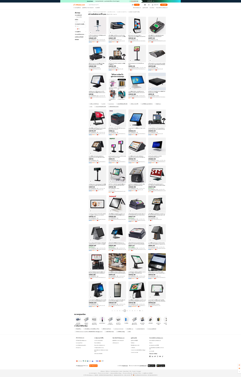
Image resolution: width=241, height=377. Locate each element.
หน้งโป (129, 331)
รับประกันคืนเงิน (97, 342)
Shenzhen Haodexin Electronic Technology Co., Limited (137, 40)
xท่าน (91, 106)
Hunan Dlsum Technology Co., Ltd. (155, 219)
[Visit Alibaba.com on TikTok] (162, 356)
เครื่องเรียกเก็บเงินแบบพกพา (114, 106)
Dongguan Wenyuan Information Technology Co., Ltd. (97, 219)
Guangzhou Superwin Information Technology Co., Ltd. (157, 248)
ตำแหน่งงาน (78, 347)
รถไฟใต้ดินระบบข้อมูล (121, 331)
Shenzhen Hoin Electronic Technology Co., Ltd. (117, 133)
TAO (130, 371)
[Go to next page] (142, 311)
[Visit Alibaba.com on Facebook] (150, 356)
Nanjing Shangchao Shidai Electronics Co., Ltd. (137, 161)
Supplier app (125, 365)
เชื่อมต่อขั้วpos (78, 328)
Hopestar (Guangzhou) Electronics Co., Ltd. (117, 191)
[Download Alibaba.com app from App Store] (151, 365)
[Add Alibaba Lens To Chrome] (93, 365)
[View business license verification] (131, 375)
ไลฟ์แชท (132, 342)
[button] (132, 5)
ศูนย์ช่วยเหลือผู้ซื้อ (134, 340)
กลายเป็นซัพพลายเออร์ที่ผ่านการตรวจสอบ (156, 348)
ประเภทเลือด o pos (130, 328)
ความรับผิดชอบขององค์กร (81, 345)
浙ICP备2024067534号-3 (152, 375)
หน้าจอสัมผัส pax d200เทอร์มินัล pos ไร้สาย (92, 328)
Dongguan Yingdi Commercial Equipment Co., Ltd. (157, 161)
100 (140, 310)
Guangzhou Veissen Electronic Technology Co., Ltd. (157, 96)
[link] (239, 365)
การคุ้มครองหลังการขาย (99, 347)
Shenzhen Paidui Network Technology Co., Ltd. (137, 305)
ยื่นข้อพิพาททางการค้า (135, 345)
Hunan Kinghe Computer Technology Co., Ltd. (137, 68)
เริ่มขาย (150, 342)
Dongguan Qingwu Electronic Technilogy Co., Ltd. (137, 133)
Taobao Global (125, 371)
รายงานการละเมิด (134, 352)
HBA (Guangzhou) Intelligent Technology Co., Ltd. (97, 40)
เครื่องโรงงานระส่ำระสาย (107, 328)
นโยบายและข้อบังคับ (98, 353)
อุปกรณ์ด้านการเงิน (111, 11)
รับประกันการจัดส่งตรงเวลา (99, 345)
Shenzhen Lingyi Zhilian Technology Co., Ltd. (137, 249)
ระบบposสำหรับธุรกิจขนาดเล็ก (101, 106)
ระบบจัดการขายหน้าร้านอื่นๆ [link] (134, 11)
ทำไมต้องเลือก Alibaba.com (81, 340)
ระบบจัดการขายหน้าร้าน (122, 11)
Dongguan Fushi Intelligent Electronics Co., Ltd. (97, 96)
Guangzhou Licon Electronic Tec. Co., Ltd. (117, 40)
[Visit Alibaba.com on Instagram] (157, 356)
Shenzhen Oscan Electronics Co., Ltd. (116, 68)
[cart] (149, 4)
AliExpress (103, 371)
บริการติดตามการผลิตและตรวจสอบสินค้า (101, 351)
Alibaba (89, 11)
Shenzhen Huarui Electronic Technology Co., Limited (157, 277)
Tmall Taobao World (114, 371)
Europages (139, 371)
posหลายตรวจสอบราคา (141, 328)
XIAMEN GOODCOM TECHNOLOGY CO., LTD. (157, 40)
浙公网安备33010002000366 (141, 375)
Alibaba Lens (80, 365)
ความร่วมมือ (151, 351)
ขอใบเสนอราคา (116, 342)
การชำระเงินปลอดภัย (98, 340)
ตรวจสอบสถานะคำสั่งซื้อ (154, 345)
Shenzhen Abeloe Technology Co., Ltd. (116, 277)
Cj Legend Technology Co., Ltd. (95, 68)
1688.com (108, 371)
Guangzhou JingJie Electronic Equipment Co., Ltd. (137, 96)
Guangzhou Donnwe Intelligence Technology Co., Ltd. (137, 220)
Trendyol (134, 371)
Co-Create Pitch (79, 342)
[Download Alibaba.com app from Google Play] (161, 365)
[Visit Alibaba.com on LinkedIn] (152, 356)
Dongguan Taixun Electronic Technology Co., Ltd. (97, 161)
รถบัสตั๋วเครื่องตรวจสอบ (110, 331)
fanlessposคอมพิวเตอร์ (152, 328)
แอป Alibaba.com (143, 365)
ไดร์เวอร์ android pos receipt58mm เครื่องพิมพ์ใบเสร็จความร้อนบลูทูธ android (89, 331)
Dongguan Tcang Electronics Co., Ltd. (155, 68)
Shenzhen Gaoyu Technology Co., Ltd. (116, 305)
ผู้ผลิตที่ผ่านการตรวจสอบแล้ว (118, 340)
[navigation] (80, 161)
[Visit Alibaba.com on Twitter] (155, 356)
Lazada (120, 371)
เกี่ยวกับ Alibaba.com (80, 337)
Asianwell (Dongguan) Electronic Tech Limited (117, 219)
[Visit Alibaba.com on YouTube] (160, 356)
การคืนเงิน (133, 347)
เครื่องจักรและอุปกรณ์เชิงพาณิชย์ (99, 11)
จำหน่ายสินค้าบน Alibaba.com (155, 340)
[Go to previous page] (112, 311)
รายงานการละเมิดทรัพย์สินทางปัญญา (138, 350)
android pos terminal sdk (118, 328)
